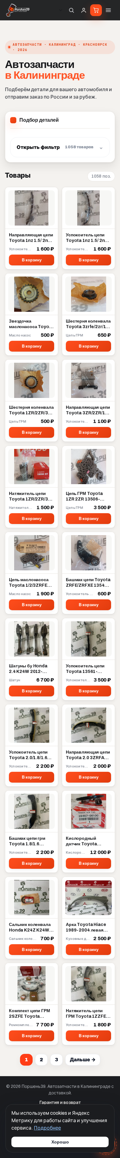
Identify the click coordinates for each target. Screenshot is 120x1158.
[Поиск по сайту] (71, 10)
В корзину (32, 260)
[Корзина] (96, 10)
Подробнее (47, 1128)
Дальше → (83, 1059)
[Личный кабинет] (84, 10)
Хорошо (60, 1141)
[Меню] (108, 10)
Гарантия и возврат (60, 1102)
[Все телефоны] (60, 10)
